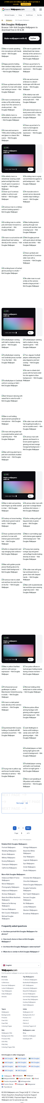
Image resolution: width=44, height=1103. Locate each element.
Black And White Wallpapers (29, 852)
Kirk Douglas (9, 1058)
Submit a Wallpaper (29, 1036)
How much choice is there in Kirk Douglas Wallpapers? (18, 940)
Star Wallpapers (29, 857)
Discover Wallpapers (8, 985)
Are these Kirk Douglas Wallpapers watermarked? (21, 947)
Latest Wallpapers (8, 988)
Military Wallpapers (8, 858)
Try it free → (26, 4)
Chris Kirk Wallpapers (30, 881)
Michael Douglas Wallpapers (7, 917)
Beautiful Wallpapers (30, 991)
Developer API (27, 1039)
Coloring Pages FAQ (8, 1047)
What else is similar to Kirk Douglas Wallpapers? (21, 952)
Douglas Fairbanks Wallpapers (29, 889)
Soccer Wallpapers (29, 994)
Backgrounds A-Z (29, 1015)
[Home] (2, 20)
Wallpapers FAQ (7, 1033)
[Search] (34, 9)
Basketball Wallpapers (30, 982)
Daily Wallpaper (7, 994)
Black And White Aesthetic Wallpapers (11, 899)
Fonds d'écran (8, 1084)
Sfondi (36, 1078)
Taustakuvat (8, 1087)
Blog (24, 1033)
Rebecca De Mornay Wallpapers (9, 904)
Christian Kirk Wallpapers (32, 878)
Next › (28, 828)
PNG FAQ (5, 1044)
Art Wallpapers (28, 903)
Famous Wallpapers (9, 909)
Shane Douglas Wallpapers (32, 885)
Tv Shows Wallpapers (30, 980)
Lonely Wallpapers (29, 907)
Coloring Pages (7, 1026)
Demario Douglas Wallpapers (29, 899)
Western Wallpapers (30, 910)
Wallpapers (9, 20)
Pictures (4, 1017)
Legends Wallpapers (30, 860)
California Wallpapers (9, 868)
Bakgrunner (31, 1084)
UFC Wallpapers (28, 985)
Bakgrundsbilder (9, 1078)
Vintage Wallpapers (30, 847)
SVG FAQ (4, 1041)
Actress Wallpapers (9, 894)
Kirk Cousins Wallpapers (10, 913)
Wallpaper (30, 1076)
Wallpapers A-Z (28, 1012)
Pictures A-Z (27, 1017)
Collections (5, 982)
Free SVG (5, 1020)
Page (16, 833)
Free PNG (5, 1023)
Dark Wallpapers (28, 1005)
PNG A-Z (26, 1023)
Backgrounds (6, 1015)
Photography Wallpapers (10, 887)
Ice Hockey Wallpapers (30, 996)
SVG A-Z (26, 1020)
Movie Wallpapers (8, 884)
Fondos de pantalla (10, 1081)
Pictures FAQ (6, 1039)
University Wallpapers (30, 988)
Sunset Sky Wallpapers (30, 999)
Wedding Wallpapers (9, 851)
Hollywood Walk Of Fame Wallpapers (10, 879)
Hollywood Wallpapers (9, 890)
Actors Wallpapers (8, 854)
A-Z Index (5, 980)
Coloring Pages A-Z (29, 1026)
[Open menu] (40, 9)
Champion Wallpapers (9, 864)
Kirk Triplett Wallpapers (31, 894)
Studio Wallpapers (29, 870)
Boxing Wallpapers (8, 861)
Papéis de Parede (24, 1078)
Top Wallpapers (7, 991)
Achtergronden (25, 1081)
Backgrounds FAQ (7, 1036)
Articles (4, 996)
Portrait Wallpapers (8, 847)
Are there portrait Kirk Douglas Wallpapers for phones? (20, 933)
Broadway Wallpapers (31, 914)
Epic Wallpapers (28, 863)
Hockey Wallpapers (29, 1002)
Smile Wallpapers (29, 867)
